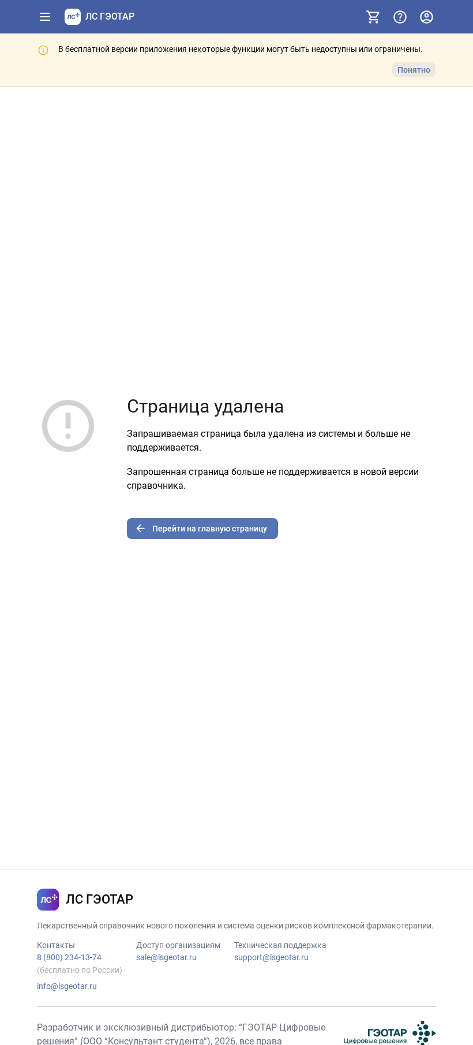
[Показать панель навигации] (45, 17)
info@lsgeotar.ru (67, 986)
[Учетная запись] (426, 17)
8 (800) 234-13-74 (69, 957)
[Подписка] (373, 17)
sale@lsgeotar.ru (166, 957)
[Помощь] (400, 17)
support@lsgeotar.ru (271, 957)
